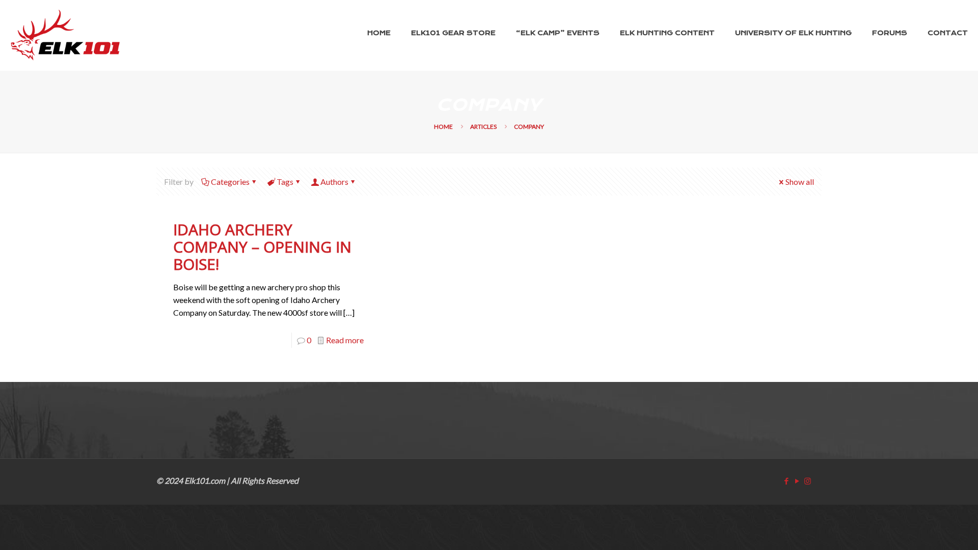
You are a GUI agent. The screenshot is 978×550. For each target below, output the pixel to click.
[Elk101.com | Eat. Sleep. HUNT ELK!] (65, 35)
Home (443, 126)
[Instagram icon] (807, 480)
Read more (345, 340)
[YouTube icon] (797, 480)
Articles (483, 126)
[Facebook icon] (786, 480)
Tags (285, 181)
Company (529, 126)
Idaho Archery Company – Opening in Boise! (262, 246)
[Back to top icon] (928, 528)
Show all (799, 181)
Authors (334, 181)
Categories (230, 181)
